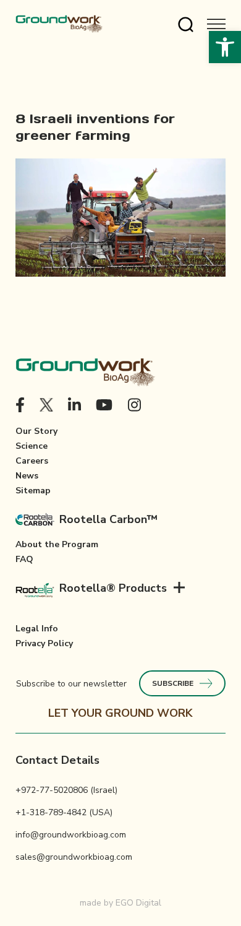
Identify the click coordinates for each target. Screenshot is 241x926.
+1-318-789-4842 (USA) (63, 812)
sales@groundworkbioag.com (73, 857)
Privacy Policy (44, 643)
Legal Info (36, 628)
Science (31, 446)
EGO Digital (138, 903)
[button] (225, 47)
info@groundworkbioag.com (70, 835)
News (26, 476)
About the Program (56, 544)
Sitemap (33, 490)
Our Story (36, 431)
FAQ (24, 559)
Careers (31, 461)
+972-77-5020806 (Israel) (66, 790)
